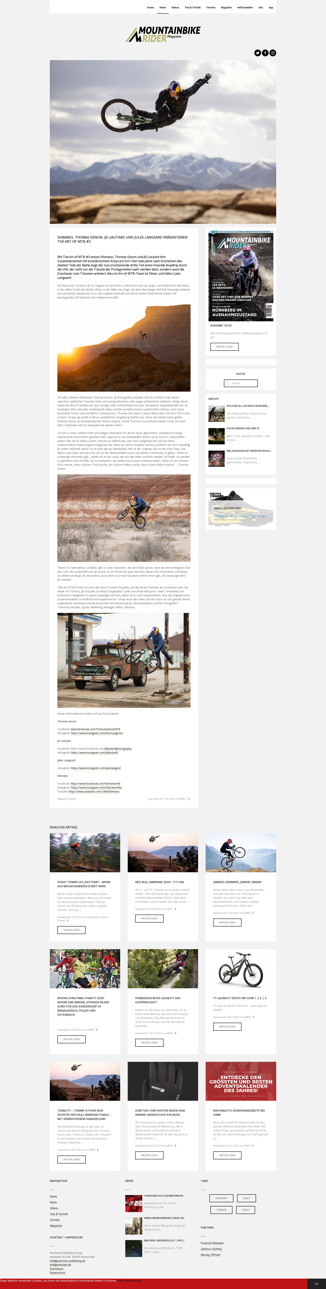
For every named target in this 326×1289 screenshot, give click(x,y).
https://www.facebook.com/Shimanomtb (95, 783)
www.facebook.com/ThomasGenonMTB (95, 729)
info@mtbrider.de (60, 1264)
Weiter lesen (224, 346)
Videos (175, 7)
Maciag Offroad (210, 1254)
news (246, 1198)
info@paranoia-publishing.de (67, 1260)
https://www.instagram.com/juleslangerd (96, 768)
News (163, 7)
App (271, 7)
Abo (261, 7)
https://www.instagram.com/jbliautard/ (94, 752)
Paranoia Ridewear (212, 1243)
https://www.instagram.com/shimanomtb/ (96, 787)
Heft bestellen (245, 7)
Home (150, 7)
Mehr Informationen (129, 1280)
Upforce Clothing (211, 1248)
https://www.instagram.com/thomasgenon (97, 733)
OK (316, 1283)
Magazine (226, 7)
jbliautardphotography (118, 748)
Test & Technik (193, 7)
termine (221, 1209)
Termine (210, 7)
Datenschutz (57, 1272)
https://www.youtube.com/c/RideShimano (94, 791)
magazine (221, 1198)
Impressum (56, 1268)
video (245, 1209)
